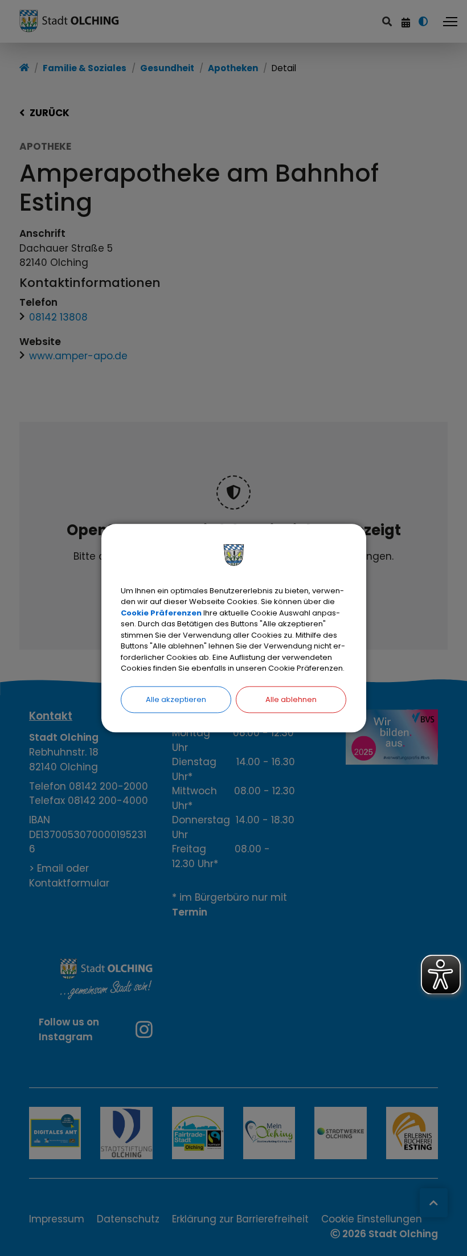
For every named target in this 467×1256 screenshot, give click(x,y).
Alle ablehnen (291, 699)
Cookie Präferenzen (161, 613)
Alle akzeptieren (176, 699)
